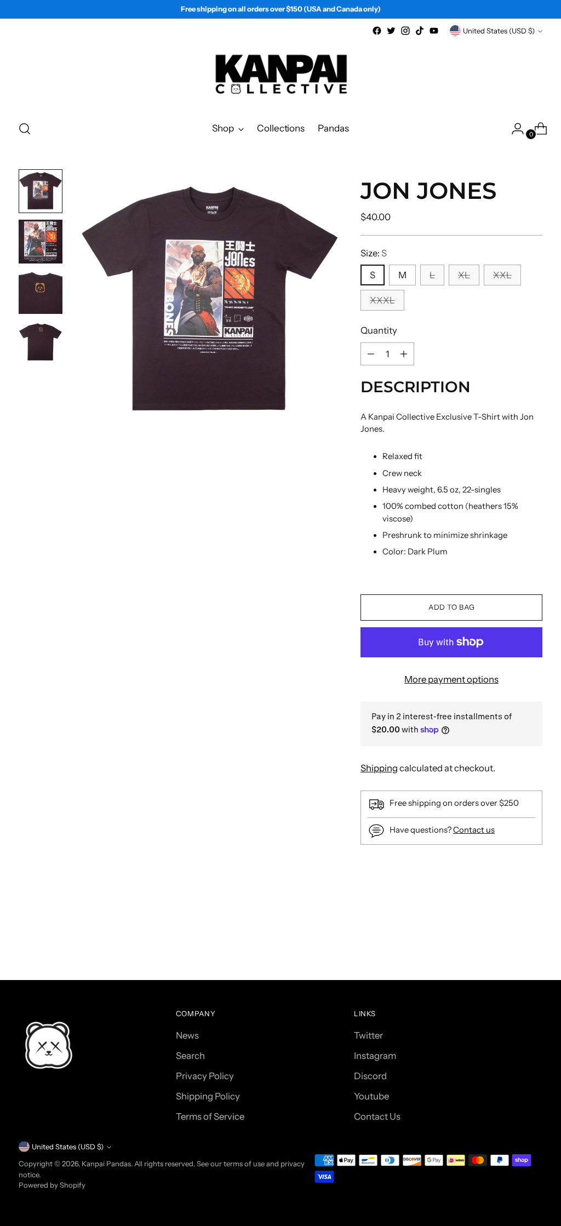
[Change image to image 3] (40, 292)
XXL (502, 275)
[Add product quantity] (371, 354)
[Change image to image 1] (40, 191)
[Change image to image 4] (40, 342)
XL (464, 275)
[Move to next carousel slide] (533, 941)
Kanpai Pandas (106, 1163)
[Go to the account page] (513, 129)
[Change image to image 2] (40, 241)
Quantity (378, 330)
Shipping (379, 768)
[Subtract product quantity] (404, 354)
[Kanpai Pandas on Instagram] (405, 31)
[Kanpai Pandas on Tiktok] (420, 31)
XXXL (382, 300)
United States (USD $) (499, 30)
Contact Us (377, 1116)
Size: (373, 253)
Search (190, 1055)
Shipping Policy (208, 1096)
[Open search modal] (25, 129)
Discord (370, 1075)
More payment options (451, 679)
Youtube (371, 1096)
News (187, 1035)
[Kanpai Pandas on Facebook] (377, 31)
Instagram (375, 1055)
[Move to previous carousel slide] (508, 942)
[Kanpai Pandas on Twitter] (391, 31)
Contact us (474, 830)
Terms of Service (210, 1116)
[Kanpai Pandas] (280, 74)
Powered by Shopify (52, 1185)
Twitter (368, 1035)
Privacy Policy (205, 1075)
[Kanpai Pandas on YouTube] (434, 31)
